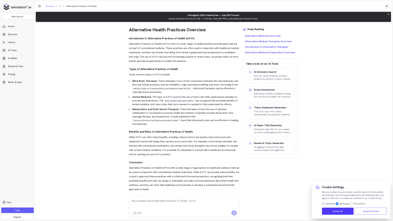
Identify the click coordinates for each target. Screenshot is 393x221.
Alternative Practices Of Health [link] (81, 6)
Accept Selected (371, 211)
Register (17, 217)
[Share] (386, 6)
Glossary (50, 6)
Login (17, 210)
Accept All (338, 211)
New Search (17, 16)
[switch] (134, 212)
